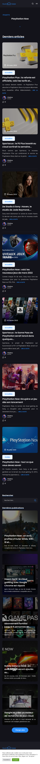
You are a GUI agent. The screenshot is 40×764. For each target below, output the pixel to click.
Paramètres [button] (6, 760)
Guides (7, 457)
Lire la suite (32, 156)
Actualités (8, 73)
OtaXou (10, 97)
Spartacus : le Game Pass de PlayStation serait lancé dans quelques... (18, 336)
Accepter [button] (15, 760)
